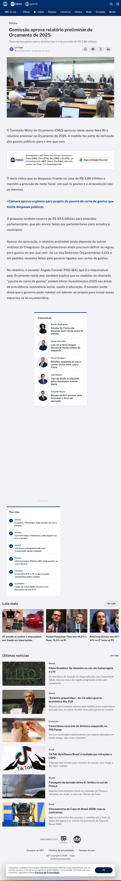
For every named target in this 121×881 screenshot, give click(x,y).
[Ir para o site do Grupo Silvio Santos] (55, 839)
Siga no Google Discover (96, 160)
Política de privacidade (61, 850)
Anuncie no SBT (35, 850)
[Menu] (118, 4)
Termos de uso (87, 850)
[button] (23, 628)
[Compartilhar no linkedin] (108, 49)
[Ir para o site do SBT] (77, 839)
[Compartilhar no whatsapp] (85, 49)
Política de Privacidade (47, 872)
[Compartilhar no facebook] (93, 49)
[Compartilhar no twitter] (100, 49)
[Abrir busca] (111, 4)
